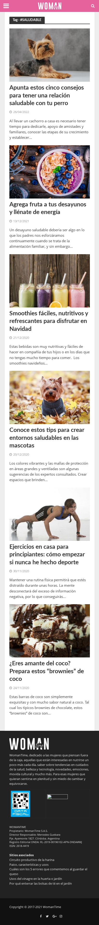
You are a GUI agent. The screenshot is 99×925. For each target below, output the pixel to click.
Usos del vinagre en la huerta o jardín (35, 879)
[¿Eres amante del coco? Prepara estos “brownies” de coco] (49, 630)
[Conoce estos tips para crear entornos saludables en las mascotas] (49, 397)
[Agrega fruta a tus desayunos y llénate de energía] (49, 171)
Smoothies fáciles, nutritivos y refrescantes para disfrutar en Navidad (48, 321)
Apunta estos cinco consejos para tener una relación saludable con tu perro (46, 95)
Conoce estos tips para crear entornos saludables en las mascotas (46, 438)
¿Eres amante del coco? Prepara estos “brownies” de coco (46, 671)
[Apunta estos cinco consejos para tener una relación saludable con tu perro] (49, 54)
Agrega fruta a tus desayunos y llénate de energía (47, 208)
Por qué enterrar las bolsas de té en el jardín (40, 883)
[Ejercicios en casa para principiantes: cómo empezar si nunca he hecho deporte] (49, 513)
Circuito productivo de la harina (31, 860)
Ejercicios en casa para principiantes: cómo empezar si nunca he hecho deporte (47, 554)
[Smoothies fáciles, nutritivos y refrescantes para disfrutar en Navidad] (49, 280)
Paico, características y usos (29, 864)
